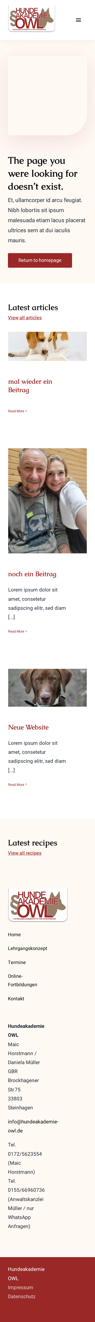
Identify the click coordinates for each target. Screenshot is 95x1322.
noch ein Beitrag (48, 496)
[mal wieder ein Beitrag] (47, 346)
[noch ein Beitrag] (47, 500)
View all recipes (24, 853)
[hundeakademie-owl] (39, 7)
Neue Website (48, 682)
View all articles (25, 317)
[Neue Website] (47, 688)
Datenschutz (22, 1296)
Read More (16, 411)
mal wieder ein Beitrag (48, 341)
